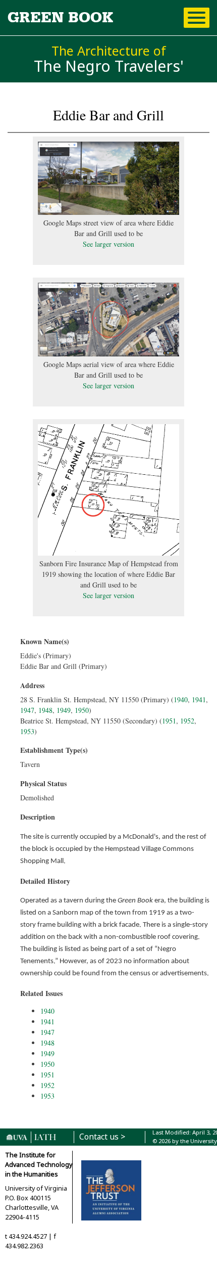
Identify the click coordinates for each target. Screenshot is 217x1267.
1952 (187, 721)
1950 (82, 710)
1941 (199, 699)
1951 (169, 721)
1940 (181, 699)
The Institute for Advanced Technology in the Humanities (38, 1165)
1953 (27, 731)
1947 (27, 710)
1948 (45, 710)
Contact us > (102, 1137)
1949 (64, 710)
